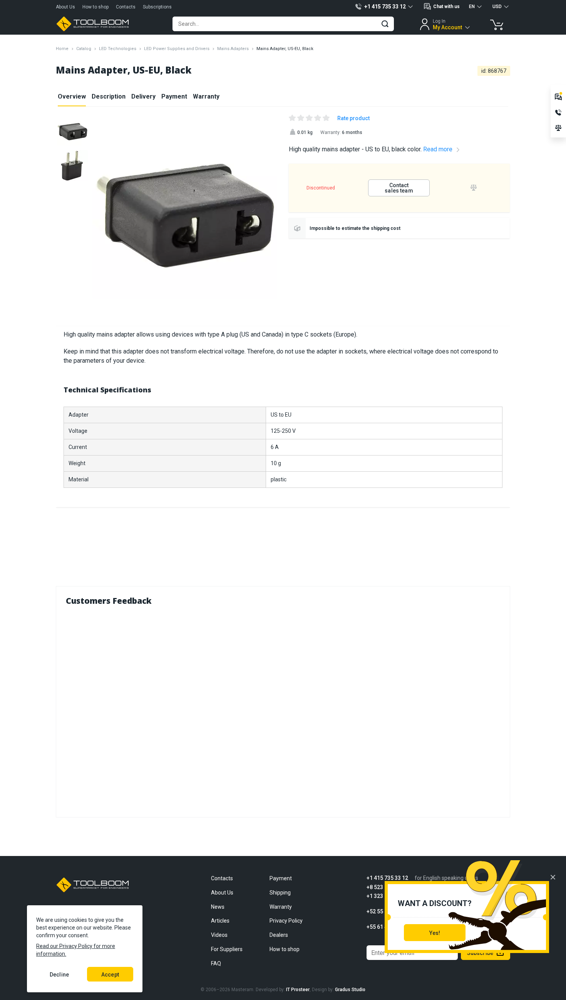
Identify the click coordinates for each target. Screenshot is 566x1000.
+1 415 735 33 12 (387, 878)
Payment (174, 96)
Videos (219, 935)
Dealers (279, 935)
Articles (220, 921)
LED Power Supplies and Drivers (176, 48)
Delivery (143, 96)
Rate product (353, 118)
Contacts (126, 7)
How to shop (95, 7)
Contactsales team (399, 188)
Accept (110, 975)
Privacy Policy (286, 921)
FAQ (216, 963)
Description (109, 96)
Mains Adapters (233, 48)
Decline (59, 975)
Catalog (83, 48)
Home (62, 48)
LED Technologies (117, 48)
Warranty (206, 96)
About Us (65, 7)
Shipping (280, 892)
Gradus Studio (350, 989)
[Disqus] (283, 709)
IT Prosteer (298, 989)
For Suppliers (227, 949)
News (217, 907)
